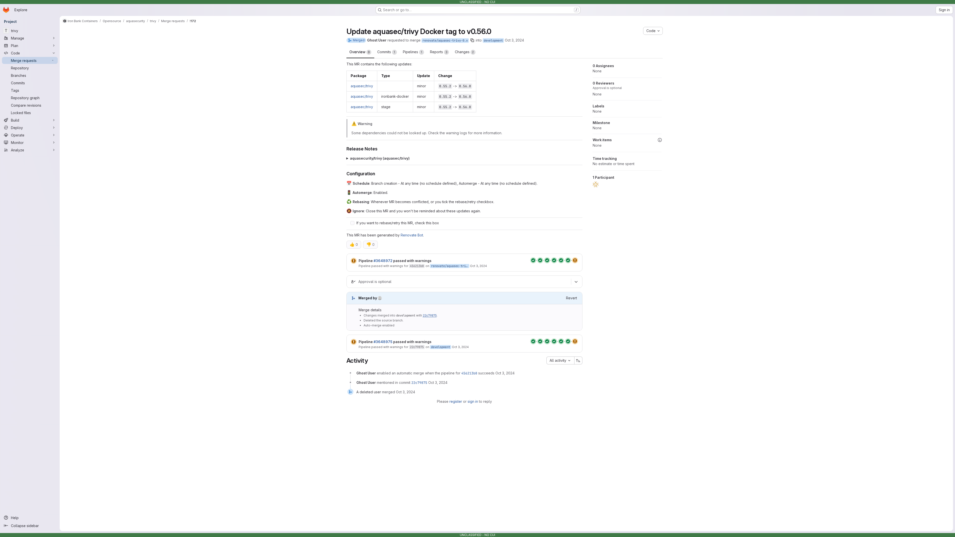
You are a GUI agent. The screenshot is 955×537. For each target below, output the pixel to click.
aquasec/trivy (362, 86)
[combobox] (560, 360)
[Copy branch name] (472, 40)
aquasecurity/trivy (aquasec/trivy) (380, 158)
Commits (386, 52)
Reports (438, 52)
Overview (359, 52)
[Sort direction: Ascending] (578, 360)
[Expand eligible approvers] (576, 282)
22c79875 (430, 315)
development (493, 41)
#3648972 (383, 261)
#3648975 (383, 342)
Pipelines (412, 52)
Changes (464, 52)
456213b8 (417, 266)
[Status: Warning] (354, 261)
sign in (473, 401)
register (455, 401)
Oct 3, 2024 (514, 40)
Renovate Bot (412, 235)
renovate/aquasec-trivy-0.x (445, 41)
